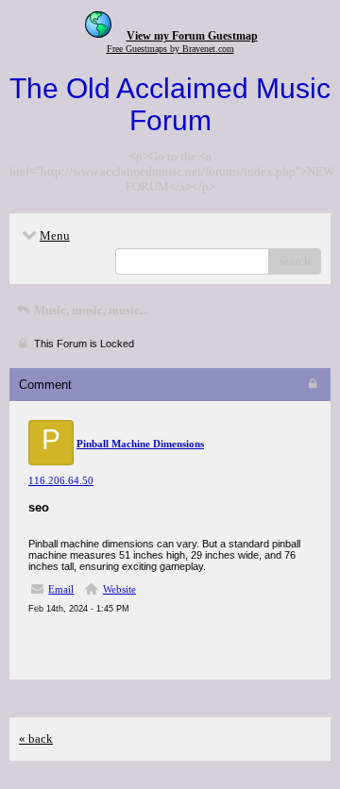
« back (36, 738)
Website (119, 589)
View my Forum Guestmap (192, 35)
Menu (55, 235)
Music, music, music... (89, 310)
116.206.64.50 (61, 480)
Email (61, 589)
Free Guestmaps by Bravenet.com (170, 48)
